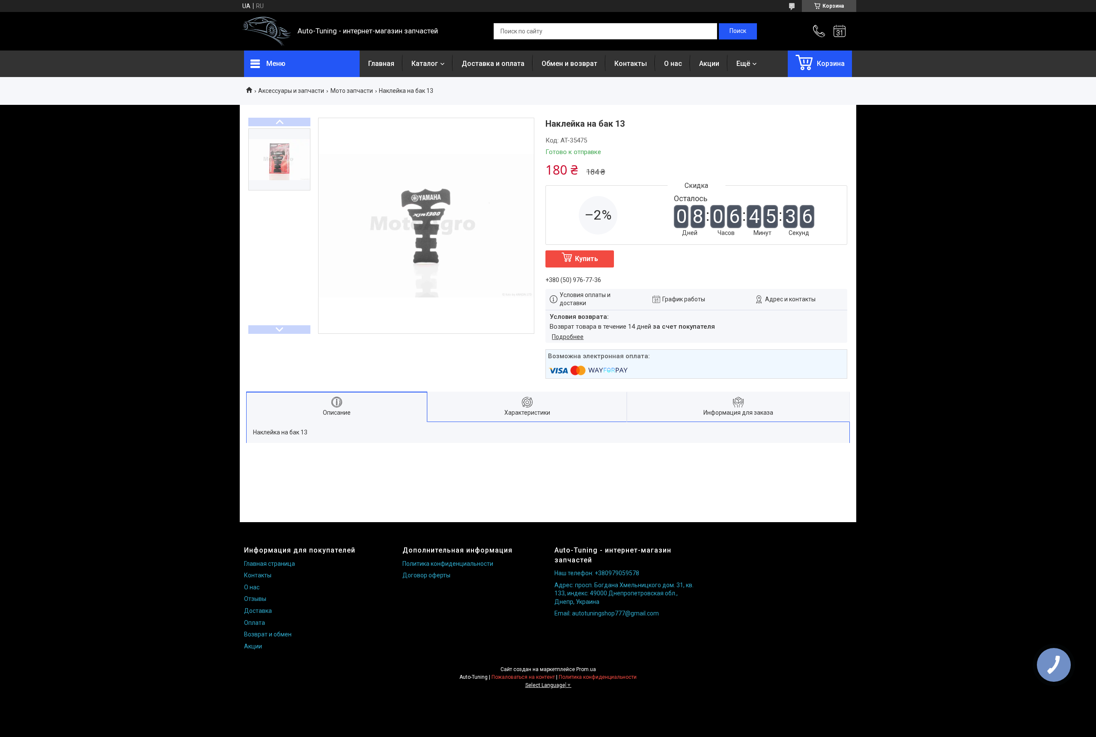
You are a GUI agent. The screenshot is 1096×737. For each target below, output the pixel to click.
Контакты (630, 63)
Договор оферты (426, 575)
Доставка (258, 610)
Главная (381, 63)
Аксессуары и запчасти (291, 90)
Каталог (424, 63)
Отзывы (255, 598)
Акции (709, 63)
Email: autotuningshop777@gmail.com (606, 613)
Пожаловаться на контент (523, 677)
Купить (586, 259)
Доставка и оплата (493, 63)
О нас (673, 63)
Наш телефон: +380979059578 (596, 573)
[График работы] (840, 31)
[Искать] (738, 31)
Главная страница (269, 563)
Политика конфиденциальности (447, 563)
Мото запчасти (352, 90)
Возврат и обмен (268, 634)
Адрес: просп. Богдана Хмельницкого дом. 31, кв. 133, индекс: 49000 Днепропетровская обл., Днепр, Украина (624, 593)
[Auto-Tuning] (266, 31)
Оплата (254, 622)
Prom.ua (586, 669)
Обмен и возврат (569, 63)
